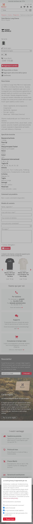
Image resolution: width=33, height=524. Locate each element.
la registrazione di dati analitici (14, 510)
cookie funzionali (10, 508)
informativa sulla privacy (10, 498)
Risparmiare (10, 519)
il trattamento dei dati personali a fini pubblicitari (16, 514)
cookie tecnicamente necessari (14, 505)
